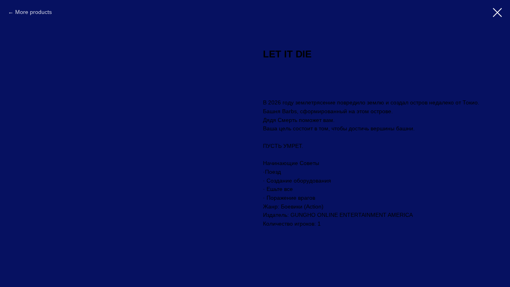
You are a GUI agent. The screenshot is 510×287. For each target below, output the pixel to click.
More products (33, 12)
